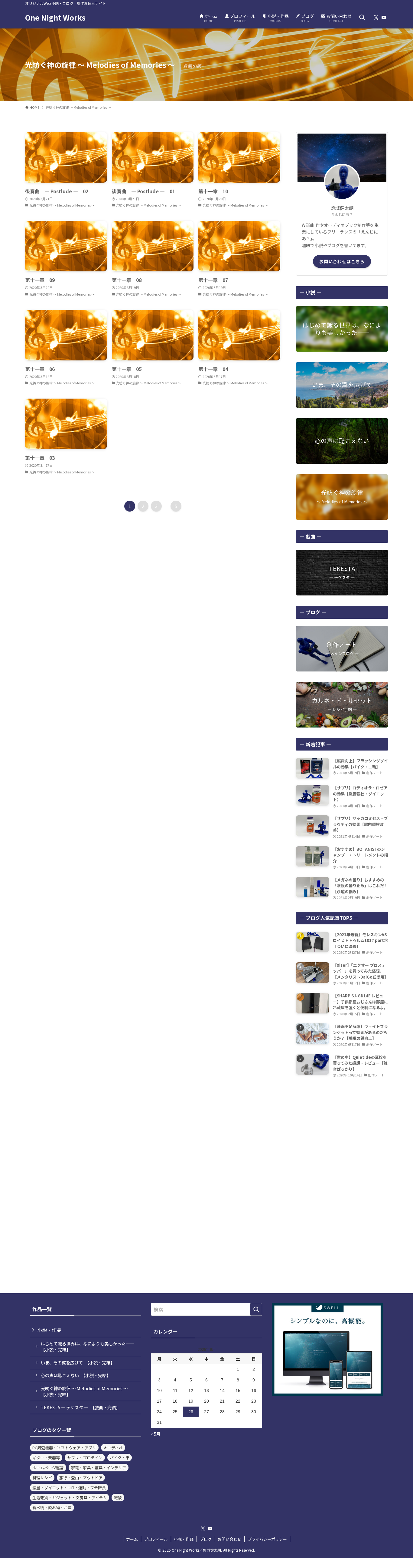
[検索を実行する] (256, 1309)
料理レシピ (42, 1477)
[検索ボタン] (362, 17)
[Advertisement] (342, 1127)
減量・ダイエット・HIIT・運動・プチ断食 (69, 1487)
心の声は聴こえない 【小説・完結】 (76, 1375)
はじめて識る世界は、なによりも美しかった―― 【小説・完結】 (89, 1346)
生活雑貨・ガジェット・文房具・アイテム (69, 1497)
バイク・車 (119, 1457)
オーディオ (113, 1447)
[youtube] (384, 18)
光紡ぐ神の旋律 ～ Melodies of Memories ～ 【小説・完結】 (86, 1391)
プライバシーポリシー (267, 1539)
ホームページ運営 (48, 1467)
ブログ (206, 1539)
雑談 (118, 1497)
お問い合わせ (229, 1539)
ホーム (132, 1539)
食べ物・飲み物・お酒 (52, 1507)
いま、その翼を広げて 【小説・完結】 (78, 1362)
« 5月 (156, 1434)
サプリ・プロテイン (84, 1457)
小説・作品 (49, 1330)
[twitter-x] (376, 18)
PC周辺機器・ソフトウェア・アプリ (64, 1447)
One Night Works (55, 17)
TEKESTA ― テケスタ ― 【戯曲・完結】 (80, 1407)
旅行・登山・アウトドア (80, 1477)
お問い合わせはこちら (342, 261)
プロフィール (156, 1539)
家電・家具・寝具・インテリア (98, 1467)
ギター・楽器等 (46, 1457)
